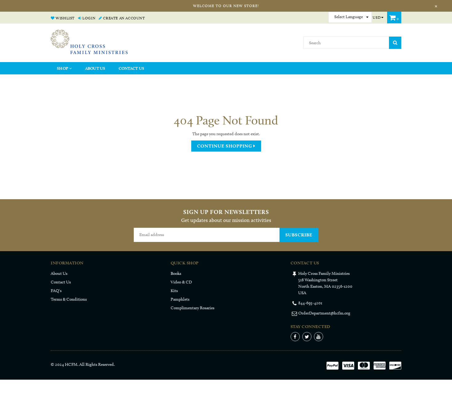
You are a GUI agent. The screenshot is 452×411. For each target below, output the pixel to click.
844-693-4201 (310, 303)
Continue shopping (225, 146)
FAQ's (56, 290)
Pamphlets (180, 299)
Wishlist (65, 18)
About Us (95, 68)
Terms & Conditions (69, 299)
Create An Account (123, 18)
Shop (63, 68)
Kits (174, 290)
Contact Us (132, 68)
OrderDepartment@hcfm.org (324, 313)
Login (88, 18)
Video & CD (181, 282)
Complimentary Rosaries (192, 307)
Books (176, 273)
